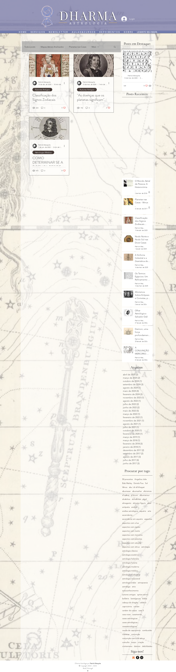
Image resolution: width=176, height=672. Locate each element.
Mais (94, 47)
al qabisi (125, 495)
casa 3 (141, 610)
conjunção (135, 634)
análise (134, 507)
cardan (136, 606)
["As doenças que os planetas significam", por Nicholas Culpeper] (94, 65)
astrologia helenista (130, 559)
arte (149, 511)
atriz (134, 586)
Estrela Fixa (138, 483)
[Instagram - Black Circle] (141, 657)
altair (149, 503)
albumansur (145, 495)
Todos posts (29, 47)
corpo (133, 642)
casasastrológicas (129, 626)
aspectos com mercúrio (132, 535)
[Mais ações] (65, 83)
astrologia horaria (129, 563)
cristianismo (127, 646)
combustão (147, 630)
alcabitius (126, 499)
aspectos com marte (131, 531)
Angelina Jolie (140, 479)
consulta (125, 642)
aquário (143, 511)
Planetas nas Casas (77, 47)
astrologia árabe (129, 583)
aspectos (148, 519)
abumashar (137, 491)
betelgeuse (136, 598)
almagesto (126, 503)
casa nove (126, 614)
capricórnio (127, 606)
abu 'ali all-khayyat (137, 487)
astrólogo (126, 586)
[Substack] (133, 657)
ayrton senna (142, 594)
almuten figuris (139, 503)
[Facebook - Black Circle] (137, 657)
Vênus (124, 487)
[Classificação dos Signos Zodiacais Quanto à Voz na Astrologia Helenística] (49, 65)
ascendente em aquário (132, 519)
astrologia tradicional (131, 575)
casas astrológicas (130, 622)
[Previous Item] (127, 62)
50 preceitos (127, 479)
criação (141, 642)
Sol (146, 483)
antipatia (126, 507)
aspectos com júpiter (131, 527)
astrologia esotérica (130, 555)
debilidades (147, 646)
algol (145, 499)
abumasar (126, 491)
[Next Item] (147, 62)
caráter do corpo (129, 610)
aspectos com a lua (130, 523)
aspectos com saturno (131, 543)
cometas (126, 634)
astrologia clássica (130, 551)
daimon (137, 646)
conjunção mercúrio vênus (133, 638)
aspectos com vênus (131, 547)
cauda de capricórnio (131, 630)
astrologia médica (130, 571)
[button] (114, 47)
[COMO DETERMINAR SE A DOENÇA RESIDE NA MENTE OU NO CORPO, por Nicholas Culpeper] (49, 128)
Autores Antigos (42, 89)
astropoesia (143, 583)
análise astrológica (130, 511)
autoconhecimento (130, 590)
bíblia (144, 598)
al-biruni (134, 495)
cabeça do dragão (130, 602)
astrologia (145, 547)
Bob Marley (127, 483)
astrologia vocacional (131, 579)
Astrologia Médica (43, 152)
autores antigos (129, 594)
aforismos (147, 491)
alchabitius (136, 499)
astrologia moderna (130, 567)
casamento (137, 614)
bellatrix (125, 598)
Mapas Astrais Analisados (52, 47)
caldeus (143, 602)
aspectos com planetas (132, 539)
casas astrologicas (130, 618)
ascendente (127, 515)
